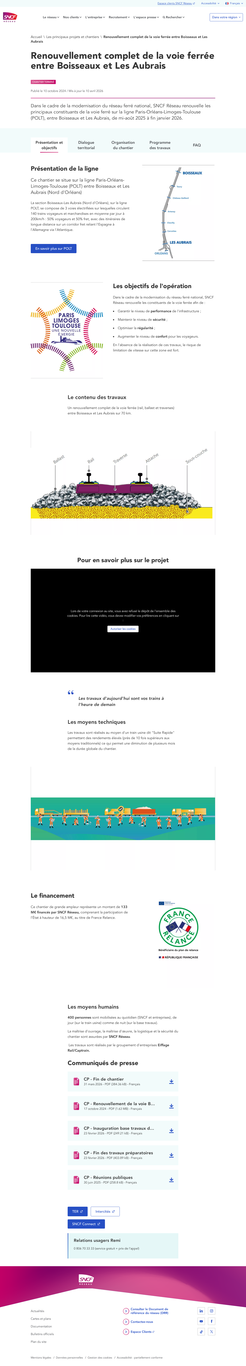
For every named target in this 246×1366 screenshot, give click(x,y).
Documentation (41, 1326)
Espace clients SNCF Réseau (175, 3)
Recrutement (118, 17)
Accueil (36, 37)
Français (235, 3)
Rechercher (174, 17)
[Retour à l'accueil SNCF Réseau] (10, 17)
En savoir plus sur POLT (53, 248)
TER (75, 1211)
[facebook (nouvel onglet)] (211, 1321)
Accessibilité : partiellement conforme (140, 1357)
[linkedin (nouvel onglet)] (201, 1311)
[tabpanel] (123, 676)
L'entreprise (93, 17)
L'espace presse (145, 17)
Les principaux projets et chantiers (72, 37)
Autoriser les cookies (123, 629)
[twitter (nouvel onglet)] (211, 1331)
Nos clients (71, 17)
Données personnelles (69, 1357)
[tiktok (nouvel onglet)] (201, 1331)
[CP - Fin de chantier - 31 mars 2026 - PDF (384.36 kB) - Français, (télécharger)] (171, 1082)
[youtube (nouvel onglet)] (201, 1321)
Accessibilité (208, 3)
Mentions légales (41, 1357)
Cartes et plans (41, 1319)
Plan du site (39, 1342)
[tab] (49, 145)
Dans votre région (224, 17)
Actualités (37, 1311)
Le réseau (50, 17)
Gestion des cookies (100, 1357)
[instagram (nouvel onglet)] (211, 1311)
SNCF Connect (84, 1224)
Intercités (103, 1211)
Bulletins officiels (42, 1334)
